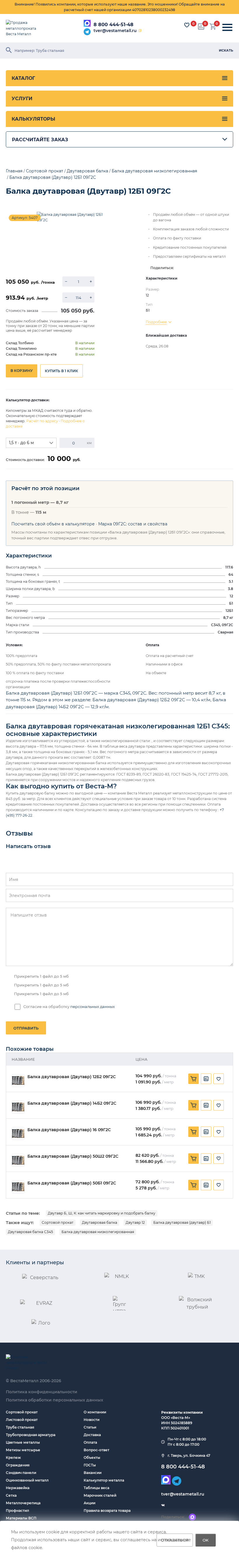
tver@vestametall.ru (115, 30)
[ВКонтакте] (163, 1505)
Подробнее (156, 322)
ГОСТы (90, 1465)
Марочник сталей (100, 1495)
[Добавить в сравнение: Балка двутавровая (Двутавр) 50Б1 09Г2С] (206, 1185)
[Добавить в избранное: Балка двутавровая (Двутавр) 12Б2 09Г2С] (218, 1079)
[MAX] (87, 23)
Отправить (25, 1028)
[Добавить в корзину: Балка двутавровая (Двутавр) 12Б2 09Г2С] (193, 1079)
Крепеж (13, 1457)
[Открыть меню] (227, 27)
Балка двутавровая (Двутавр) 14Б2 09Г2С (71, 1103)
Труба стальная (20, 1427)
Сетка (11, 1495)
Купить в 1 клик (61, 371)
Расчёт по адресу (42, 421)
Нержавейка (17, 1488)
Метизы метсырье (23, 1450)
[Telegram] (87, 31)
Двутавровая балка (99, 1222)
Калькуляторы (33, 119)
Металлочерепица (23, 1503)
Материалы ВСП (21, 1518)
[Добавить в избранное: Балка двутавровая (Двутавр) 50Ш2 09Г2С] (218, 1158)
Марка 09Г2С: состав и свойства (132, 524)
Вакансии (92, 1472)
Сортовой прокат (57, 1222)
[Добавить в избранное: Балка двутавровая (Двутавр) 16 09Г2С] (218, 1132)
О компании (95, 1412)
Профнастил (17, 1510)
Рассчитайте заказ (40, 139)
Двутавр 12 (135, 1222)
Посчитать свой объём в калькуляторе (53, 524)
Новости (91, 1419)
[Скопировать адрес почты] (139, 30)
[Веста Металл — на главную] (25, 28)
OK (206, 1540)
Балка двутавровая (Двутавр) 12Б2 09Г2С (71, 1076)
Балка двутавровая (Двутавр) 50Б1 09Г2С (71, 1183)
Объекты (92, 1457)
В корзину (21, 370)
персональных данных (92, 1006)
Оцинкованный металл (27, 1480)
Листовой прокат (22, 1419)
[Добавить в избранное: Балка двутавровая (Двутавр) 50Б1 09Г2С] (218, 1185)
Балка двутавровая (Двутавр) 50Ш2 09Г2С (72, 1156)
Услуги (22, 98)
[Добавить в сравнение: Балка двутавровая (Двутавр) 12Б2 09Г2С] (206, 1079)
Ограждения (17, 1465)
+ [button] (90, 281)
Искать (226, 50)
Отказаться (175, 1540)
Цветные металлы (23, 1442)
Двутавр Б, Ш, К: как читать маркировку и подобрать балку (101, 1213)
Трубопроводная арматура (30, 1435)
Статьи (90, 1427)
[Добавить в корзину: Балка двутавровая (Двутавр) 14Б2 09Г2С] (193, 1105)
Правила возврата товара (107, 1510)
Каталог (23, 78)
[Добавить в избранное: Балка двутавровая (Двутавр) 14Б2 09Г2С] (218, 1105)
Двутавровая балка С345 (30, 1232)
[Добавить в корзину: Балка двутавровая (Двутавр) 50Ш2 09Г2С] (193, 1158)
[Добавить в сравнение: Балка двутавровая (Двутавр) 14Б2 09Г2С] (206, 1105)
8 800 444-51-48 (113, 24)
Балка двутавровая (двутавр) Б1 (182, 1222)
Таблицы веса (96, 1488)
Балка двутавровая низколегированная (97, 1232)
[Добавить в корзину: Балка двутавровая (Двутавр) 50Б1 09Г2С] (193, 1185)
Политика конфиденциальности (41, 1391)
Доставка (92, 1435)
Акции (89, 1503)
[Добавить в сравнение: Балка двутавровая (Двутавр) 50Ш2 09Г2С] (206, 1158)
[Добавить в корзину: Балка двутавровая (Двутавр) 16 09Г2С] (193, 1132)
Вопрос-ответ (96, 1450)
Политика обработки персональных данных (54, 1400)
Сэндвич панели (21, 1472)
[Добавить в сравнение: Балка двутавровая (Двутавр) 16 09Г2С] (206, 1132)
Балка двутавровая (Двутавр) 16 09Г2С (69, 1129)
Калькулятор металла (104, 1480)
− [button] (66, 281)
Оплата (90, 1442)
